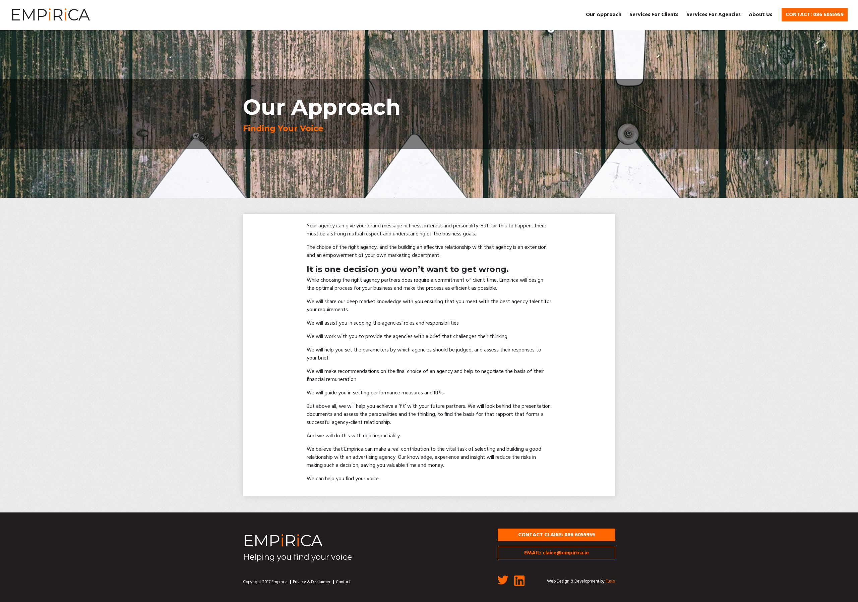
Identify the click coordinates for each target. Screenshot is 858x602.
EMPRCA (50, 14)
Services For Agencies (713, 14)
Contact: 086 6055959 (815, 14)
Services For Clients (653, 14)
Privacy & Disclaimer (311, 582)
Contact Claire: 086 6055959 (556, 535)
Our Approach (603, 14)
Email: (556, 553)
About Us (760, 14)
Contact (343, 582)
